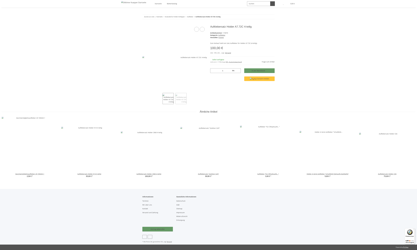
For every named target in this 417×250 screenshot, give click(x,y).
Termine (145, 201)
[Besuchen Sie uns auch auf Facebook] (144, 237)
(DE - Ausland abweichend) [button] (234, 62)
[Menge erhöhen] (238, 70)
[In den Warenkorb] (144, 24)
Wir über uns (147, 205)
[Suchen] (272, 3)
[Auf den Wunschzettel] (202, 29)
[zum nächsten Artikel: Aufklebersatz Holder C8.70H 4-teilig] (272, 16)
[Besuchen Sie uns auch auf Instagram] (150, 237)
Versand (228, 53)
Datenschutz (180, 201)
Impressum (180, 212)
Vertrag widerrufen (158, 229)
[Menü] (413, 229)
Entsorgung (180, 220)
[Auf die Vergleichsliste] (196, 29)
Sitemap (179, 209)
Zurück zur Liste (149, 17)
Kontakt (145, 209)
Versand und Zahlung (150, 212)
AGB (177, 205)
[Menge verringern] (212, 70)
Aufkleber (221, 35)
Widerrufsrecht (181, 216)
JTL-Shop (405, 247)
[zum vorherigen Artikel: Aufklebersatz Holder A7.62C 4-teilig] (267, 16)
